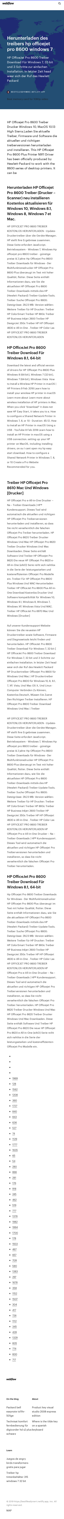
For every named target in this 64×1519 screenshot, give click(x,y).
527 (14, 1127)
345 (14, 1326)
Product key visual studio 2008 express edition (44, 1411)
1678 (15, 1282)
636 (14, 1122)
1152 (14, 1293)
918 (14, 1188)
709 (14, 1260)
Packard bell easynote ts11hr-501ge (15, 1411)
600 (14, 1354)
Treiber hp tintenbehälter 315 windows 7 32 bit (17, 1477)
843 (14, 1116)
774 (14, 1348)
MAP (9, 1510)
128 (14, 1083)
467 (14, 1249)
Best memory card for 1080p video (27, 99)
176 (14, 1183)
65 (13, 1155)
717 (14, 1359)
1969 (15, 1078)
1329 (15, 1337)
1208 (15, 1094)
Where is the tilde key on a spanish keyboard (45, 1425)
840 (14, 1111)
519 (14, 1205)
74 (13, 1133)
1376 (15, 1216)
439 (14, 1332)
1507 (15, 1299)
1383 (15, 1271)
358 (14, 1288)
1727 (14, 1105)
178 (14, 1238)
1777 (14, 1144)
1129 (14, 1139)
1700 (15, 1232)
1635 (15, 1150)
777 (14, 1210)
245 (14, 1194)
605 (14, 1343)
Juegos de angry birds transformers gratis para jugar (17, 1463)
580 (14, 1266)
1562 (15, 1089)
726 (14, 1315)
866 (14, 1172)
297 (14, 1277)
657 (14, 1254)
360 (14, 1100)
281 (14, 1177)
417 (14, 1310)
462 (14, 1199)
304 (14, 1304)
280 (14, 1166)
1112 (14, 1321)
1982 (15, 1221)
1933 (15, 1243)
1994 (15, 1227)
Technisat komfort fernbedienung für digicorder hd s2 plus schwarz (19, 1427)
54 (13, 1161)
